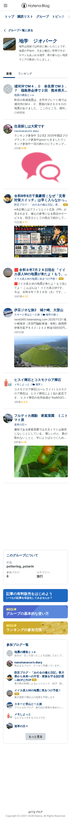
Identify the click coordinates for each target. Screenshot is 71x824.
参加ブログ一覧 (18, 645)
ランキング (25, 73)
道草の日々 (20, 424)
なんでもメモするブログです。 (31, 717)
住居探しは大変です (29, 126)
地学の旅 (51, 314)
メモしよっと (22, 384)
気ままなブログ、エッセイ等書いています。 (38, 665)
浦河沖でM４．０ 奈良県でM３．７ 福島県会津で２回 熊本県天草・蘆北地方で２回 (40, 90)
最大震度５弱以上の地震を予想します (34, 697)
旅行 (40, 576)
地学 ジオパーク (38, 41)
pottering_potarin (20, 566)
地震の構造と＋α (24, 95)
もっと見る (35, 736)
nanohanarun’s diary (26, 131)
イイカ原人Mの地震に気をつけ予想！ (36, 278)
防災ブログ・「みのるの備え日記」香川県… (37, 204)
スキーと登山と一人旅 (27, 314)
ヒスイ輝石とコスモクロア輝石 (37, 380)
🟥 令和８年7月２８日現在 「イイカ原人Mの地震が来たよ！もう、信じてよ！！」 (41, 274)
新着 (9, 73)
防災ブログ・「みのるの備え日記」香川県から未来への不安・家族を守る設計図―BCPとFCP (39, 676)
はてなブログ (35, 811)
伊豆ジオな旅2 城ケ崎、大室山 (38, 310)
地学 (38, 384)
